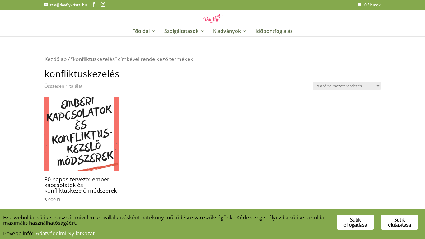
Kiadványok (227, 32)
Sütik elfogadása (355, 222)
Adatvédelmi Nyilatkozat (65, 233)
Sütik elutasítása (399, 222)
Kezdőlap (55, 59)
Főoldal (141, 32)
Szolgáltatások (181, 32)
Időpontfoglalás (274, 32)
